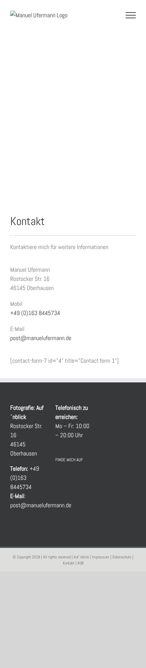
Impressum (100, 557)
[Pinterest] (87, 477)
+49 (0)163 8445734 (35, 313)
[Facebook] (59, 477)
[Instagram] (77, 477)
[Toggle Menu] (131, 15)
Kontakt (68, 563)
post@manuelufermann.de (40, 338)
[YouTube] (68, 477)
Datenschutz (121, 557)
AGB (80, 563)
